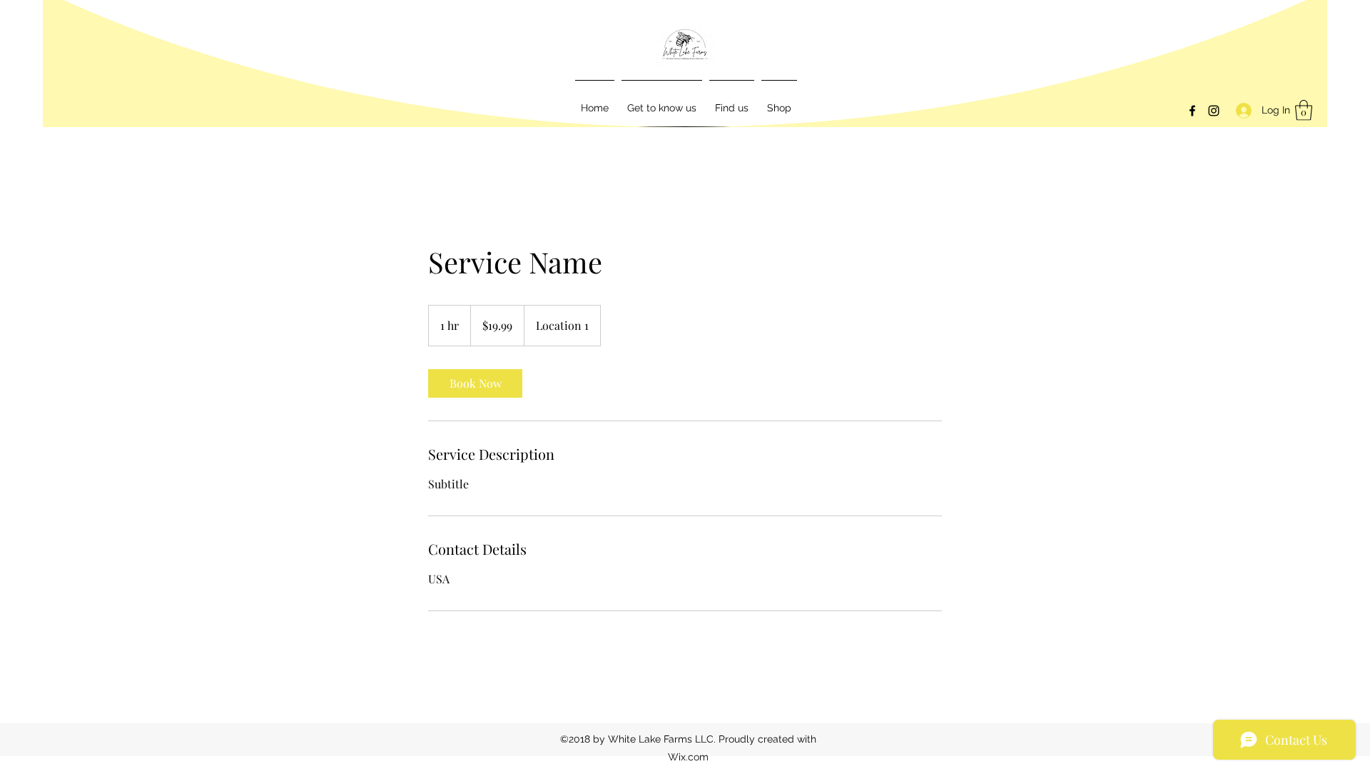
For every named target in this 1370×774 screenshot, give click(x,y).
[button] (1303, 110)
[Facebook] (1192, 111)
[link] (475, 383)
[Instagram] (1214, 111)
